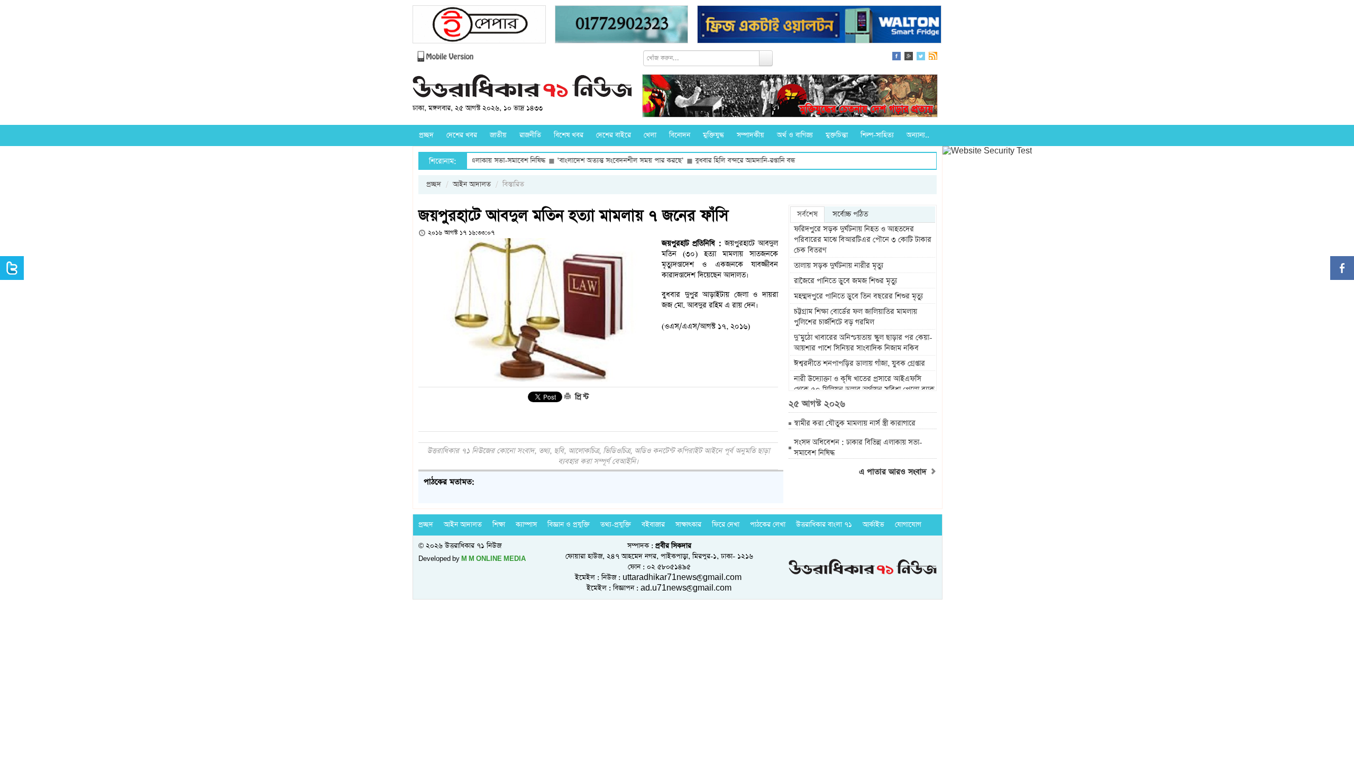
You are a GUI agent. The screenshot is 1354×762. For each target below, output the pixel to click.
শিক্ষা (498, 525)
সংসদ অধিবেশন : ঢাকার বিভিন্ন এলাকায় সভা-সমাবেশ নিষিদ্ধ (858, 447)
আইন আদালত (472, 184)
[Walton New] (819, 26)
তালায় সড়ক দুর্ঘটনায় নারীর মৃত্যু (838, 265)
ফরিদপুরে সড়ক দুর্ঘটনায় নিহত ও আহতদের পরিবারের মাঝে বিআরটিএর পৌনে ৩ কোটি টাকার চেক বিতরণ (862, 240)
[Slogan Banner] (790, 97)
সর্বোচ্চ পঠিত (850, 214)
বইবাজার (653, 525)
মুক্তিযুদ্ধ (713, 135)
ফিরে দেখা (725, 525)
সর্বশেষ (807, 214)
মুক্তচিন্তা (837, 135)
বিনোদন (679, 135)
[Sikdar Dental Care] (621, 26)
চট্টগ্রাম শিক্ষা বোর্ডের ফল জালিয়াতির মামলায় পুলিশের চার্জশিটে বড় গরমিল (855, 317)
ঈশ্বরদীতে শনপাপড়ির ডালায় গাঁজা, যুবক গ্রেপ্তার (859, 363)
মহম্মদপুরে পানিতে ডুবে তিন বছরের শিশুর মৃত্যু (858, 296)
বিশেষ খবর (568, 135)
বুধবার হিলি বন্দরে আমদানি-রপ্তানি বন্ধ (712, 161)
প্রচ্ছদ (426, 135)
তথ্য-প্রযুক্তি (615, 525)
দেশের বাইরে (613, 135)
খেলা (650, 135)
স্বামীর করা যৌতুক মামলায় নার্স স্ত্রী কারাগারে (855, 423)
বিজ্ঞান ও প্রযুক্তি (568, 525)
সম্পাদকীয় (750, 135)
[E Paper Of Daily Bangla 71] (479, 26)
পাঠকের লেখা (767, 525)
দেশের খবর (461, 135)
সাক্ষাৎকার (688, 525)
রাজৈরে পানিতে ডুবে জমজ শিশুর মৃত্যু (845, 281)
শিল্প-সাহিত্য (877, 135)
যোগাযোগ (908, 525)
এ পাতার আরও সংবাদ (894, 472)
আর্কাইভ (873, 525)
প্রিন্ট (580, 397)
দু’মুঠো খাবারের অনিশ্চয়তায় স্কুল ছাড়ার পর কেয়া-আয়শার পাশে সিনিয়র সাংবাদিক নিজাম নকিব (863, 342)
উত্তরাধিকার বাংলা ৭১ (824, 525)
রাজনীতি (530, 135)
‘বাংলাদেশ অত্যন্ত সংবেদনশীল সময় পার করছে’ (587, 161)
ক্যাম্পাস (526, 525)
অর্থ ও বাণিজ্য (795, 135)
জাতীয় (498, 135)
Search (766, 58)
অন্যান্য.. (918, 135)
